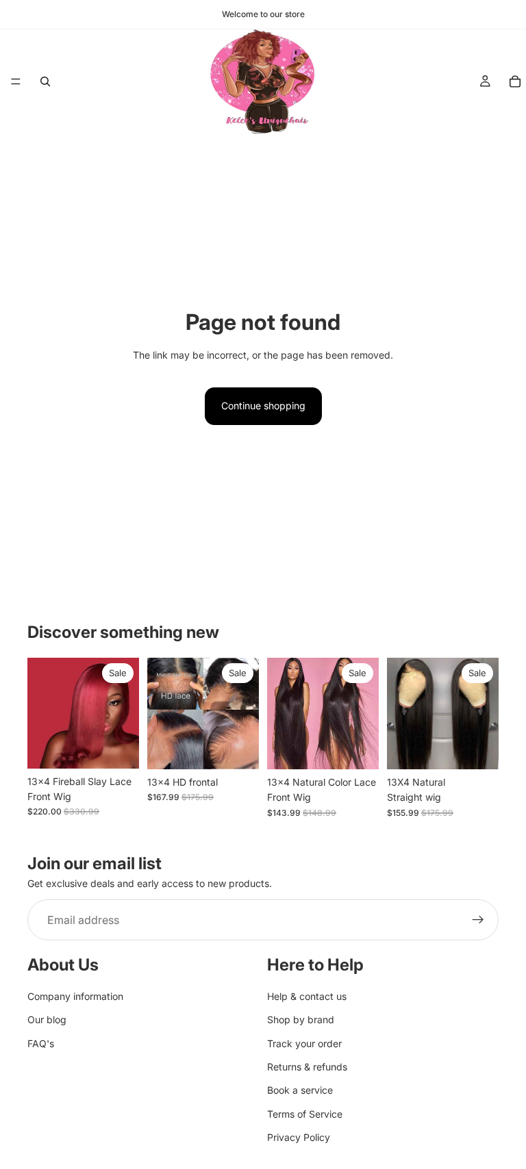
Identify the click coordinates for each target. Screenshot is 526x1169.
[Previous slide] (42, 713)
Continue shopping (263, 405)
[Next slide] (124, 713)
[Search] (45, 81)
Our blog (46, 1019)
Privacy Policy (298, 1137)
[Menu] (16, 81)
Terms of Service (304, 1113)
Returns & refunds (307, 1066)
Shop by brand (300, 1019)
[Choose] (117, 747)
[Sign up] (478, 919)
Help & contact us (307, 996)
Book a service (300, 1090)
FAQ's (40, 1043)
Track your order (304, 1043)
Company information (75, 996)
